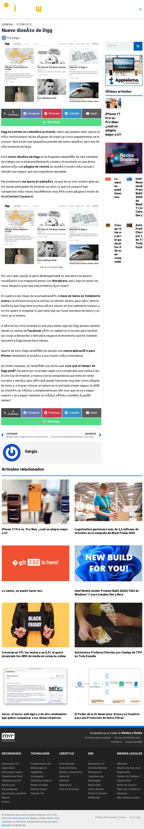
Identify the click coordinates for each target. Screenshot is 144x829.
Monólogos (94, 780)
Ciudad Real (124, 780)
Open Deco (8, 767)
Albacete (122, 763)
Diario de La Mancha (128, 789)
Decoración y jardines (14, 793)
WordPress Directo (41, 780)
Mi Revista (94, 797)
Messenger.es (38, 767)
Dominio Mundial (97, 767)
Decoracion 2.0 (10, 763)
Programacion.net (41, 763)
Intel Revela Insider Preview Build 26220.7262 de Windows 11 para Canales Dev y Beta (107, 592)
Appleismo (36, 771)
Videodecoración (11, 780)
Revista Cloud (38, 789)
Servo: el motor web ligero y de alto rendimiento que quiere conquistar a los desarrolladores (34, 716)
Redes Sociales (39, 784)
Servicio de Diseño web (127, 737)
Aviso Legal (135, 817)
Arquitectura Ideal (12, 776)
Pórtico (6, 801)
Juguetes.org (95, 776)
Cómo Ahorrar (96, 789)
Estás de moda (67, 767)
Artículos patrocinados (98, 737)
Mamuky (64, 780)
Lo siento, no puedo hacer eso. (119, 188)
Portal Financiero (97, 793)
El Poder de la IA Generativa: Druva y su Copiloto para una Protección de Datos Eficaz (107, 716)
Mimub (5, 797)
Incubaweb (37, 776)
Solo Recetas (66, 763)
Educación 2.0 (96, 763)
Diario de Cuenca (127, 784)
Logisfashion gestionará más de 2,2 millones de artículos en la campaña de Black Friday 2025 (107, 531)
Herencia (122, 793)
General (8, 24)
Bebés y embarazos (70, 771)
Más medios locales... (129, 797)
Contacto (116, 741)
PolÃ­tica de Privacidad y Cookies (110, 817)
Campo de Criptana (128, 776)
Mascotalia (94, 784)
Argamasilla (123, 771)
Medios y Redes (132, 733)
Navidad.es (94, 771)
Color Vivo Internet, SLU (18, 818)
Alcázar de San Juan (129, 767)
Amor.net (64, 776)
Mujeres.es (65, 784)
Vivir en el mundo (69, 789)
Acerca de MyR (133, 741)
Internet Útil (37, 793)
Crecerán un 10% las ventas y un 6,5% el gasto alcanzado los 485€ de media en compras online (34, 654)
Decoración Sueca (12, 771)
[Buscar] (138, 46)
